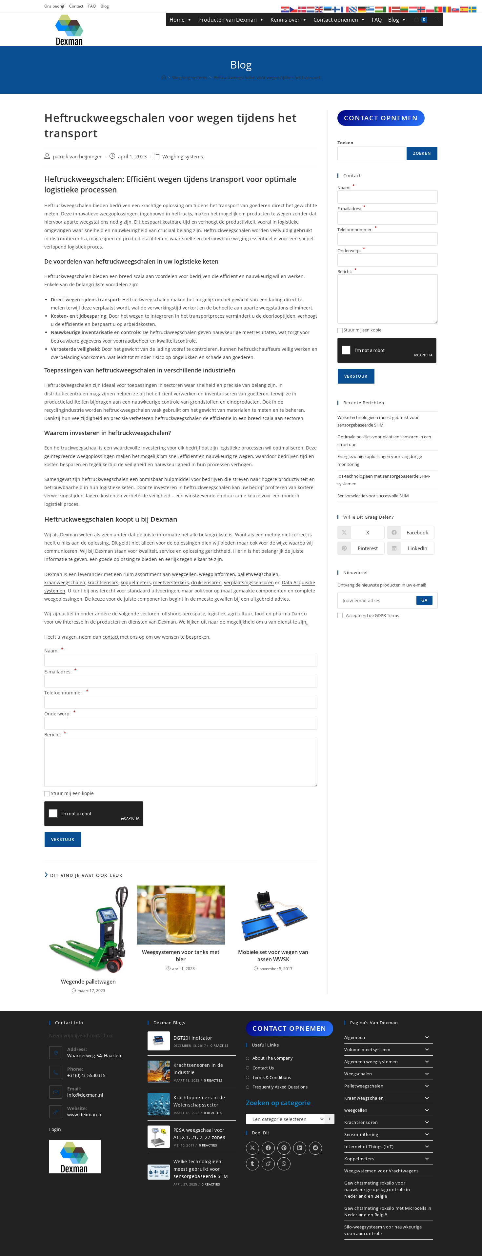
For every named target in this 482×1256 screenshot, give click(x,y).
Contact (76, 6)
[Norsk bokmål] (421, 9)
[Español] (464, 9)
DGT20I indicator (192, 1038)
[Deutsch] (362, 9)
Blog (105, 6)
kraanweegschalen (64, 582)
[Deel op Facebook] (268, 1148)
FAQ (92, 6)
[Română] (447, 9)
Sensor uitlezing (361, 1134)
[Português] (438, 9)
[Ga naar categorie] (329, 1119)
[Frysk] (353, 9)
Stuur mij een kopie (72, 793)
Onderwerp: (60, 713)
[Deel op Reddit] (315, 1148)
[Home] (164, 77)
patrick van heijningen (78, 156)
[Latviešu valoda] (396, 9)
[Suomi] (336, 9)
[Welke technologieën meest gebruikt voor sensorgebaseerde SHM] (159, 1172)
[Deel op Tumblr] (252, 1163)
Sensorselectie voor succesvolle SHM (373, 496)
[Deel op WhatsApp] (284, 1163)
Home (177, 19)
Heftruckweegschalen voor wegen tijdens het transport (267, 77)
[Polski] (430, 9)
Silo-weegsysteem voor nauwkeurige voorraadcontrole (383, 1230)
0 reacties (220, 1045)
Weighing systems (182, 156)
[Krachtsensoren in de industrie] (159, 1072)
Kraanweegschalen (364, 1098)
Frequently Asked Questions (280, 1087)
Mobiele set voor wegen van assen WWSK (273, 955)
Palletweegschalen (363, 1086)
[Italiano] (387, 9)
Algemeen (354, 1037)
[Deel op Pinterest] (284, 1148)
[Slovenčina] (456, 9)
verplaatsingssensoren (249, 582)
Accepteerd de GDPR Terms (372, 615)
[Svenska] (473, 9)
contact (111, 637)
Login (55, 1129)
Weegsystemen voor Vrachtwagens (381, 1171)
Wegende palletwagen (88, 981)
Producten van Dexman (227, 19)
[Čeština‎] (294, 9)
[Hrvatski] (285, 9)
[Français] (345, 9)
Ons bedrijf (54, 6)
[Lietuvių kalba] (404, 9)
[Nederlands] (311, 9)
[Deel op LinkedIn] (299, 1148)
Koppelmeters (359, 1159)
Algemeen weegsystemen (371, 1062)
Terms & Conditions (271, 1077)
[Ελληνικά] (370, 9)
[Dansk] (302, 9)
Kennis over (285, 19)
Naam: (54, 651)
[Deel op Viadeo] (268, 1163)
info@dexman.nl (85, 1095)
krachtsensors (103, 582)
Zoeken (345, 143)
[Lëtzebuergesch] (413, 9)
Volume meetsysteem (367, 1049)
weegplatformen (217, 574)
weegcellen (184, 574)
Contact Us (263, 1068)
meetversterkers (171, 582)
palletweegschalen (257, 574)
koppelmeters (136, 582)
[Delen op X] (252, 1148)
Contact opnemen (335, 19)
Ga (424, 600)
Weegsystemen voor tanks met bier (180, 955)
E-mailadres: (60, 671)
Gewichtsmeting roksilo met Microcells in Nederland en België (388, 1211)
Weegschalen (358, 1074)
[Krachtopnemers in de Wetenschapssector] (159, 1104)
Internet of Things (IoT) (368, 1146)
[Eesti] (328, 9)
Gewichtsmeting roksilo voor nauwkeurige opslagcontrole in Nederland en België (377, 1189)
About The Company (272, 1058)
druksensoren (206, 582)
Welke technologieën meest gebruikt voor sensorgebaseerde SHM (200, 1168)
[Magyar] (379, 9)
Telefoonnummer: (66, 692)
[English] (319, 9)
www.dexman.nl (85, 1114)
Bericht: (55, 734)
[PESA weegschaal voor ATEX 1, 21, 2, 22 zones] (159, 1137)
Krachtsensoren (361, 1122)
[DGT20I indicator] (159, 1040)
